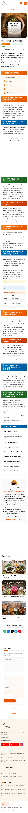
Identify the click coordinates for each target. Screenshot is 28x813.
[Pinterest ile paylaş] (19, 631)
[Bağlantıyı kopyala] (23, 631)
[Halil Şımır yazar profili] (14, 483)
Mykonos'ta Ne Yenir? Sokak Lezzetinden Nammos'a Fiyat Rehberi (12, 754)
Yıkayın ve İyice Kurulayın (10, 77)
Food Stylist (3, 807)
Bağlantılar (9, 807)
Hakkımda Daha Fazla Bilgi (13, 519)
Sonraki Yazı (14, 713)
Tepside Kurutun (9, 85)
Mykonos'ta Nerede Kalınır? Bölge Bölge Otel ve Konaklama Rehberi (13, 790)
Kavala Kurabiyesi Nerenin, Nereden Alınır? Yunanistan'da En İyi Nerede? (14, 761)
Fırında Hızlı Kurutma (10, 89)
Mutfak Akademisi (12, 8)
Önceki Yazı (14, 708)
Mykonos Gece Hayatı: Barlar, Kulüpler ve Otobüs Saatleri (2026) (12, 786)
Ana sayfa (5, 8)
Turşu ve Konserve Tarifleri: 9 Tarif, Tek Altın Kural (11, 773)
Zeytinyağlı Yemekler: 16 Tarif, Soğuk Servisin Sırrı (11, 771)
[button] (21, 3)
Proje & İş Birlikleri (22, 804)
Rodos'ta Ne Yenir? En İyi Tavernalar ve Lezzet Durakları (12, 757)
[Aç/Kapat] (23, 49)
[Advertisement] (11, 160)
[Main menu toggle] (25, 3)
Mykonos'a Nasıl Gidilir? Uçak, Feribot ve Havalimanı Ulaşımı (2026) (13, 794)
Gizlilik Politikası (15, 807)
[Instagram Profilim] (21, 744)
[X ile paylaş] (12, 631)
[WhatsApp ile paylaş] (4, 631)
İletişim (21, 807)
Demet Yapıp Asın (9, 81)
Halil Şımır (6, 804)
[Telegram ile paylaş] (16, 631)
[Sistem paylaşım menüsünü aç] (14, 634)
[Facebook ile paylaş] (8, 631)
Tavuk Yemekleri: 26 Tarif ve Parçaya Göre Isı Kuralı (11, 776)
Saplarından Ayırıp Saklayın (11, 92)
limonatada (15, 270)
